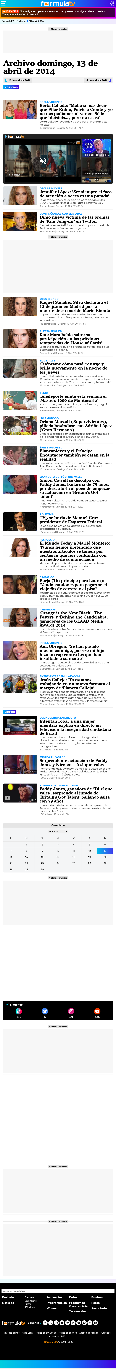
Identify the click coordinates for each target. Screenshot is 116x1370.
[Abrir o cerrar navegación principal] (3, 3)
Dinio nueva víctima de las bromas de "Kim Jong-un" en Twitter (74, 219)
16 (42, 857)
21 (11, 863)
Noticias (21, 21)
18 (73, 857)
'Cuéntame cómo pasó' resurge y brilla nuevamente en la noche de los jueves (73, 368)
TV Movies (31, 1307)
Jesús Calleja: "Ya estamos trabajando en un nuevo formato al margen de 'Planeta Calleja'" (75, 683)
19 (89, 857)
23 (42, 863)
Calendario (31, 1301)
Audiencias (55, 1297)
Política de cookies (67, 1333)
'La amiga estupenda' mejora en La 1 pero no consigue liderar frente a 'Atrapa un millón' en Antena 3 (54, 13)
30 (42, 869)
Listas (28, 1304)
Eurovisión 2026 (78, 1306)
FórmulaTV (8, 21)
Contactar (54, 1336)
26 (89, 863)
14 (11, 857)
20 (104, 857)
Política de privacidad (45, 1333)
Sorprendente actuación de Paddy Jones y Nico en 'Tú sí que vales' (74, 762)
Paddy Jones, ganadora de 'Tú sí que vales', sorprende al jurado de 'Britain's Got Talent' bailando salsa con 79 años (76, 794)
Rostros (97, 1297)
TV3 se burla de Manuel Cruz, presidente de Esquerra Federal (71, 519)
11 (74, 851)
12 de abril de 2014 (19, 80)
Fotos (73, 1297)
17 (58, 857)
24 (58, 863)
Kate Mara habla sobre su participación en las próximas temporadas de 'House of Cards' (71, 338)
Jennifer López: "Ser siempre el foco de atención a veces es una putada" (76, 193)
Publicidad (106, 1333)
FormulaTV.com (50, 1341)
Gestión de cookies (88, 1333)
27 (104, 863)
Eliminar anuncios (59, 29)
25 (73, 863)
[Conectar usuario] (112, 3)
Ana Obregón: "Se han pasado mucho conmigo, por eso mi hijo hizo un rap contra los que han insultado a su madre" (72, 652)
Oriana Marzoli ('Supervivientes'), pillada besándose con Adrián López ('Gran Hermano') (76, 425)
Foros (95, 1303)
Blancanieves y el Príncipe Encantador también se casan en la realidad (75, 455)
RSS (63, 1336)
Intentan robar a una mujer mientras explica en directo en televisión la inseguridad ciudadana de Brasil (75, 727)
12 (89, 851)
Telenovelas (78, 1311)
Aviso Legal (27, 1333)
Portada (8, 1297)
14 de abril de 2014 (96, 80)
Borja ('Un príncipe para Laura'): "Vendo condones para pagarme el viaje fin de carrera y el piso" (73, 584)
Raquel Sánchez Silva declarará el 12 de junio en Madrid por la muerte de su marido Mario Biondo (75, 306)
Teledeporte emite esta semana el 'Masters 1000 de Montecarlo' (73, 398)
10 (58, 851)
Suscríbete (99, 1308)
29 (26, 869)
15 (26, 857)
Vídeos (52, 1308)
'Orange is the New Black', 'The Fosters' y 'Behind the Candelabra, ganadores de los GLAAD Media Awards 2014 (74, 618)
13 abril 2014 (36, 21)
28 (11, 869)
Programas (77, 1303)
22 (26, 863)
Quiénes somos (12, 1333)
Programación (57, 1303)
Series (29, 1297)
